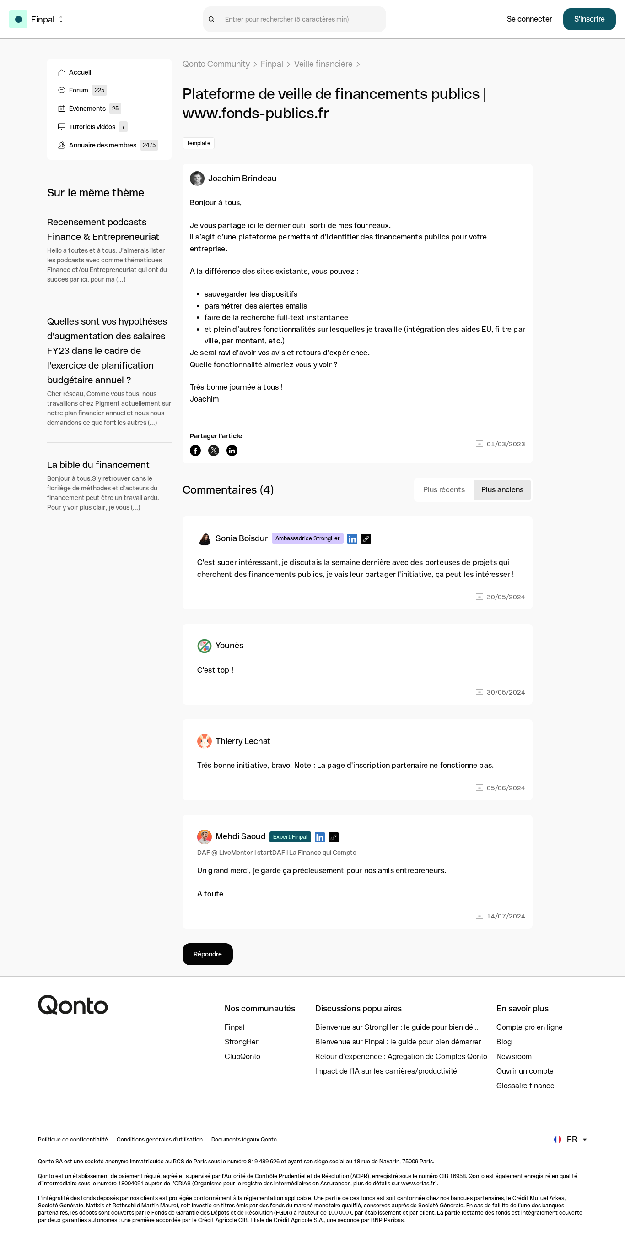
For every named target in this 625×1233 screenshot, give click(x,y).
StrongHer (242, 1041)
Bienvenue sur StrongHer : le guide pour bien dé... (397, 1027)
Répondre (208, 954)
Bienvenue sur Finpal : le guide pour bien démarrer (398, 1041)
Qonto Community (216, 64)
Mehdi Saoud (241, 836)
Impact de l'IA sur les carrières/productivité (386, 1071)
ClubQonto (242, 1056)
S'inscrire (589, 19)
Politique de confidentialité (73, 1139)
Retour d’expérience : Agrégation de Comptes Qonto (401, 1056)
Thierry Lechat (243, 741)
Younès (229, 645)
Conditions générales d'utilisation (160, 1139)
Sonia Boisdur (242, 538)
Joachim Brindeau (242, 178)
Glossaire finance (525, 1085)
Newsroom (514, 1056)
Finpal (272, 64)
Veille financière (323, 64)
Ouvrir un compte (525, 1071)
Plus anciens (502, 489)
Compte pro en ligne (529, 1027)
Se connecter (529, 19)
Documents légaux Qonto (244, 1139)
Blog (504, 1041)
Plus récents (444, 489)
